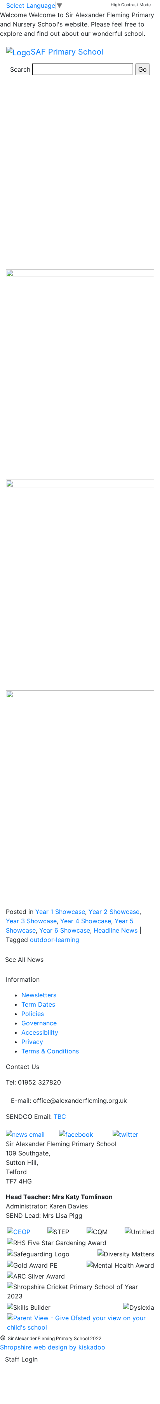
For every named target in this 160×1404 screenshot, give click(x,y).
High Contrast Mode (131, 4)
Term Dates (38, 1004)
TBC (60, 1116)
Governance (39, 1023)
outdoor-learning (54, 940)
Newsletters (38, 995)
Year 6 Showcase (64, 930)
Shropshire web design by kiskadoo (52, 1347)
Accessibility (39, 1032)
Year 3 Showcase (31, 921)
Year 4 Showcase (85, 921)
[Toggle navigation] (143, 52)
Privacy (32, 1042)
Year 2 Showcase (114, 911)
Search (20, 69)
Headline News (115, 930)
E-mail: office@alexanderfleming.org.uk (69, 1100)
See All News (24, 959)
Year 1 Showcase (60, 911)
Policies (32, 1014)
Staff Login (21, 1359)
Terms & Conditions (50, 1051)
